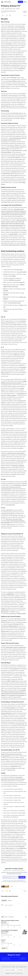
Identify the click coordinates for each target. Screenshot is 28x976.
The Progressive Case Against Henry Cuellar (9, 931)
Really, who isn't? (5, 923)
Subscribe (20, 1)
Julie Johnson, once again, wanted (14, 519)
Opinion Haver (13, 11)
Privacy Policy (23, 881)
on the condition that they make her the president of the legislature (13, 139)
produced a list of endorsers (8, 513)
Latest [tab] (6, 916)
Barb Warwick (4, 612)
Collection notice (23, 966)
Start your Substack (10, 970)
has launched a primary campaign (13, 383)
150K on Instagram (11, 395)
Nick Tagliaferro (4, 11)
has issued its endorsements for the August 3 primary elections (13, 778)
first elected (22, 367)
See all (3, 948)
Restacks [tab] (10, 900)
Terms (17, 966)
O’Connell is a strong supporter (16, 695)
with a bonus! (4, 933)
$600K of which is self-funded (10, 286)
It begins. (3, 941)
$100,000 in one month (14, 280)
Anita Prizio (13, 613)
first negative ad (15, 668)
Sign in (25, 1)
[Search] (25, 917)
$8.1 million (20, 270)
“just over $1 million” (21, 272)
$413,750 (22, 282)
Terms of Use (20, 880)
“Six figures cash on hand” (14, 303)
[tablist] (6, 900)
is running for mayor (19, 724)
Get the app (20, 970)
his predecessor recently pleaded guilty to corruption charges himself (12, 224)
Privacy (13, 966)
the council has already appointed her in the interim (13, 245)
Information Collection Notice (13, 881)
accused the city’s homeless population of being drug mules (13, 691)
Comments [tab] (4, 900)
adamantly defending (6, 713)
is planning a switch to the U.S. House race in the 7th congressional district (13, 487)
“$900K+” (22, 285)
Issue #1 (3, 940)
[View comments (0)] (7, 15)
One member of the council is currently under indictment (12, 210)
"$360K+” (5, 311)
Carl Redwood (9, 594)
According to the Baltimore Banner (9, 626)
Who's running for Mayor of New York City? (10, 921)
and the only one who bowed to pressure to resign (14, 221)
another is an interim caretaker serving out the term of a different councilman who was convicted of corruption (13, 212)
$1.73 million (12, 276)
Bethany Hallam (22, 613)
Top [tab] (2, 916)
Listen (25, 11)
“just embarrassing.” (10, 505)
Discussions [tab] (11, 916)
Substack (8, 973)
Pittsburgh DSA (5, 610)
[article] (14, 924)
